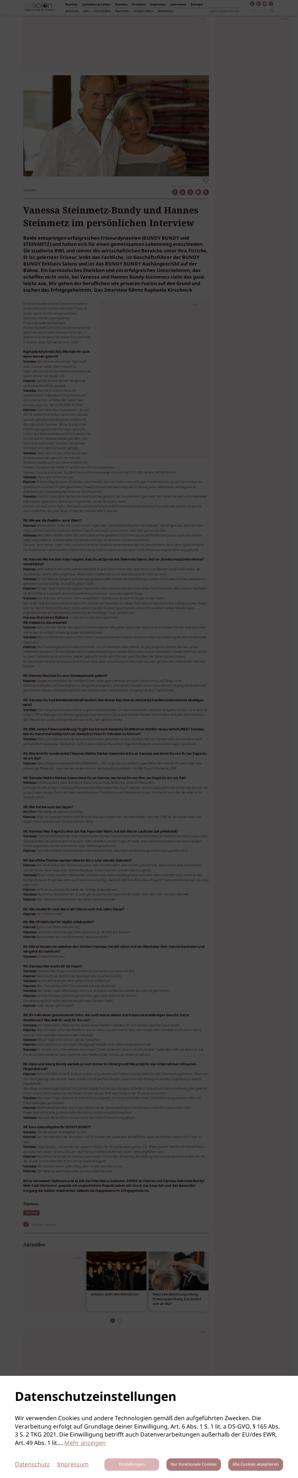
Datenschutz (32, 1464)
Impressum (73, 1464)
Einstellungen (132, 1464)
